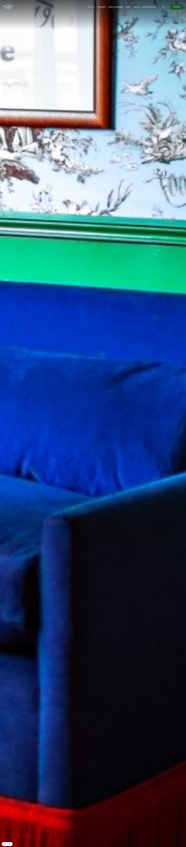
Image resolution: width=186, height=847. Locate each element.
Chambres (101, 7)
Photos (136, 7)
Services (91, 7)
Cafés (128, 7)
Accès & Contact (149, 7)
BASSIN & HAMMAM (115, 7)
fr (163, 7)
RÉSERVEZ (177, 7)
